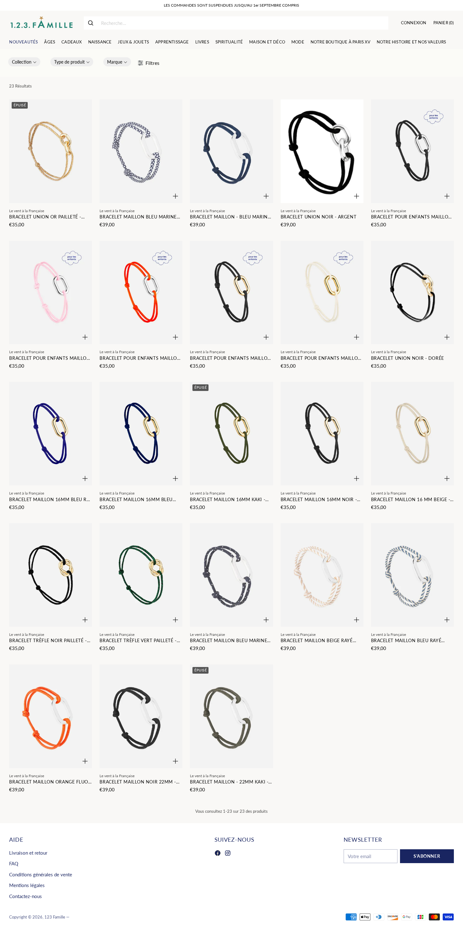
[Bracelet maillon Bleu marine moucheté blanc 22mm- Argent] (231, 575)
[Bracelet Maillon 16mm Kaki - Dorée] (231, 433)
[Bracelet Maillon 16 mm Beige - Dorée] (412, 433)
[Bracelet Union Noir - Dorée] (412, 292)
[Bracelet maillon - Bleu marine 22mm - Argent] (231, 151)
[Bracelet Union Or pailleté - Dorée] (50, 151)
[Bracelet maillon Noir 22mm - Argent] (141, 716)
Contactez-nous (25, 896)
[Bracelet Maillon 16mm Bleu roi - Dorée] (50, 433)
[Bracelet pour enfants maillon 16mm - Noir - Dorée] (231, 292)
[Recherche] (91, 23)
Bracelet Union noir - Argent (319, 216)
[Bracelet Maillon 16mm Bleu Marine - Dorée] (141, 433)
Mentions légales (27, 885)
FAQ (13, 863)
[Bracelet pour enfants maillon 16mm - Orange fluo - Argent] (141, 292)
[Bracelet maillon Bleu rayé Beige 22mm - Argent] (412, 575)
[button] (24, 62)
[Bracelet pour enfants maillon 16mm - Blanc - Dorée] (322, 292)
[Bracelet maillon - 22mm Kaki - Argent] (231, 716)
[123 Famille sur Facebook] (217, 854)
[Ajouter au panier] (175, 196)
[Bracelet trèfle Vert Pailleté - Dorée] (141, 575)
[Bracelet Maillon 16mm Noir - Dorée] (322, 433)
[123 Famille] (41, 23)
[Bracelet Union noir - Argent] (322, 151)
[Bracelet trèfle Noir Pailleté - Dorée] (50, 575)
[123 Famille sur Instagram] (228, 854)
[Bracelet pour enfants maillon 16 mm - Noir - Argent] (412, 151)
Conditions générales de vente (40, 874)
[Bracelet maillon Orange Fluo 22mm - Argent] (50, 716)
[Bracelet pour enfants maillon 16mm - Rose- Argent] (50, 292)
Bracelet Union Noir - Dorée (407, 358)
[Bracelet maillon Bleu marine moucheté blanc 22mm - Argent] (141, 151)
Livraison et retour (28, 853)
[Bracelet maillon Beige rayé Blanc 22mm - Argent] (322, 575)
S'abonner (427, 856)
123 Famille (54, 916)
